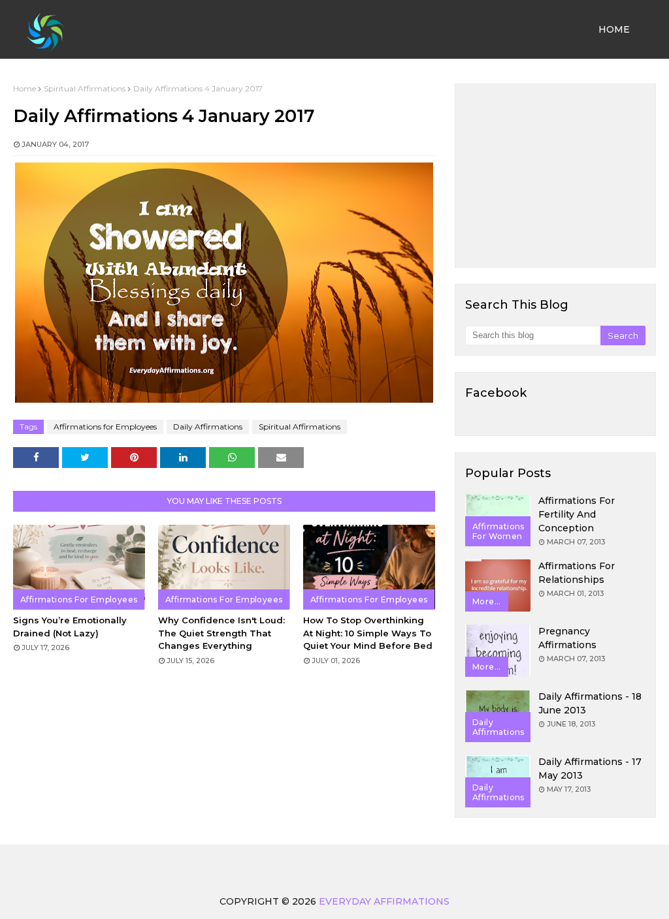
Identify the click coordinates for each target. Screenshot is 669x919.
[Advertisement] (555, 175)
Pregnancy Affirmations (567, 638)
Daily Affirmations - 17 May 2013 (590, 768)
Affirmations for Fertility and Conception (576, 514)
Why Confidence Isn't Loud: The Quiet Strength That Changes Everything (221, 633)
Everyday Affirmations (384, 901)
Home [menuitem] (614, 29)
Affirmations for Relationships (576, 572)
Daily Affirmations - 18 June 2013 (590, 703)
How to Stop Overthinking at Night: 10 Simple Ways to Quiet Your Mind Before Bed (367, 633)
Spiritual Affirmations (84, 88)
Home (24, 88)
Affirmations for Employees (105, 426)
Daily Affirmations (207, 426)
